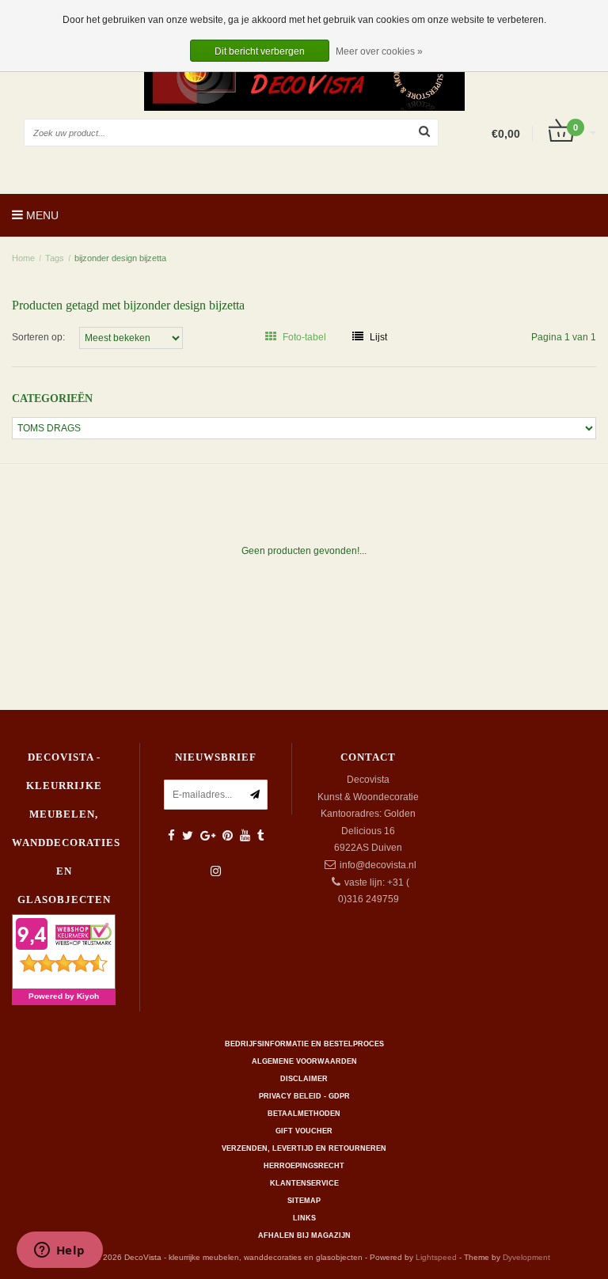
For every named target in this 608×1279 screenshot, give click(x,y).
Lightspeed (436, 1257)
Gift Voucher (304, 1131)
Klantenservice (304, 1183)
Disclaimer (304, 1079)
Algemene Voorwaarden (304, 1061)
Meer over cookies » (379, 51)
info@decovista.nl (378, 865)
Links (304, 1218)
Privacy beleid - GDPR (304, 1096)
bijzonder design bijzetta (120, 258)
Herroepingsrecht (304, 1166)
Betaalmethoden (304, 1114)
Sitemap (304, 1201)
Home (23, 258)
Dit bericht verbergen (260, 51)
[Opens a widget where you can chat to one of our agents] (59, 1251)
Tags (54, 258)
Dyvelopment (526, 1257)
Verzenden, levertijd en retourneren (304, 1148)
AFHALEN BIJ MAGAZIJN (304, 1235)
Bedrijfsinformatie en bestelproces (304, 1044)
